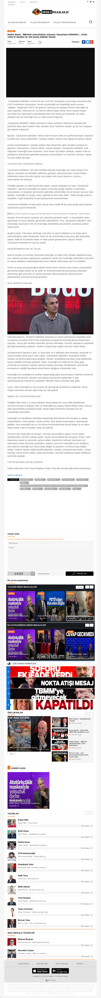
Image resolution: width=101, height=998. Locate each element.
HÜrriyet (36, 489)
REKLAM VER (42, 964)
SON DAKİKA (23, 964)
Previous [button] (87, 587)
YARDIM (79, 964)
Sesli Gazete (67, 479)
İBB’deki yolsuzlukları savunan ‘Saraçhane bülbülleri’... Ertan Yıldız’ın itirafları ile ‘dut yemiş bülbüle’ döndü (53, 486)
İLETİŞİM (11, 4)
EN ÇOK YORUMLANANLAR (65, 22)
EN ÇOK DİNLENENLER (39, 22)
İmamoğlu (39, 479)
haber (76, 489)
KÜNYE (22, 2)
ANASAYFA (12, 2)
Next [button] (91, 587)
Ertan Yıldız (81, 479)
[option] (21, 606)
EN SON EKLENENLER (17, 22)
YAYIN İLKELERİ (61, 964)
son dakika (64, 489)
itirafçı (23, 482)
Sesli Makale (50, 12)
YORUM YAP (81, 574)
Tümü (80, 587)
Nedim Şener (25, 479)
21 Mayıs (24, 489)
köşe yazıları (50, 489)
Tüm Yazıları (85, 826)
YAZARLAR (33, 2)
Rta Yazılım (52, 980)
